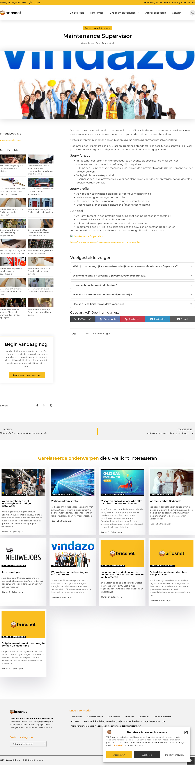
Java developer (11, 572)
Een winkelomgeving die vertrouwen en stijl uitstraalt (11, 168)
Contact (176, 12)
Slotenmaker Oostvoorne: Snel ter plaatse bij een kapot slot (12, 212)
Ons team (144, 716)
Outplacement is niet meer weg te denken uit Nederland (23, 644)
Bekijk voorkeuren (174, 755)
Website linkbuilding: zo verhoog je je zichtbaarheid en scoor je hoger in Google (124, 721)
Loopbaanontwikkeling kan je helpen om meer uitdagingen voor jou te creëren (122, 574)
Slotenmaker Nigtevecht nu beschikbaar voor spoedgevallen (12, 271)
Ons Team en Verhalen (123, 12)
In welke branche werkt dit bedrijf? (132, 285)
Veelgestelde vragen (12, 140)
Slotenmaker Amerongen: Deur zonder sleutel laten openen (40, 312)
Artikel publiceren (155, 12)
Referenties (96, 12)
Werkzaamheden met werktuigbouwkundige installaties (16, 503)
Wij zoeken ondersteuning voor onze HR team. (70, 573)
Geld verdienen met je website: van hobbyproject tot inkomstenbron (106, 726)
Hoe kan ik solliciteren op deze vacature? (132, 304)
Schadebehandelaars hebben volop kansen (168, 573)
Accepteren (119, 755)
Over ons (129, 716)
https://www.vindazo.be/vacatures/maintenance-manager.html (105, 242)
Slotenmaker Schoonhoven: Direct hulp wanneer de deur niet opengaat (12, 191)
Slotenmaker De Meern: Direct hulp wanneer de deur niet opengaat (38, 233)
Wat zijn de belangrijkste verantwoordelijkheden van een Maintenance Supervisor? (132, 266)
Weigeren (147, 755)
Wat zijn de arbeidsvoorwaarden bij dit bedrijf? (132, 294)
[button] (185, 732)
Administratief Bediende (165, 501)
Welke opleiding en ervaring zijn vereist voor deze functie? (132, 275)
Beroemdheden (95, 716)
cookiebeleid (116, 745)
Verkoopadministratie (65, 501)
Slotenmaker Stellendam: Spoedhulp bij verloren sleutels (39, 271)
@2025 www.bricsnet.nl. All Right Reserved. (22, 760)
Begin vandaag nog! (27, 344)
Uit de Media (77, 12)
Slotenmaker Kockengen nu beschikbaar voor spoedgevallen (40, 191)
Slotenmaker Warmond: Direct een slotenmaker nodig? (11, 291)
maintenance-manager (97, 333)
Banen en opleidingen (97, 28)
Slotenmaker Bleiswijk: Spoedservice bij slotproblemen (10, 233)
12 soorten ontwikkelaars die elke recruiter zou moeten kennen (121, 502)
